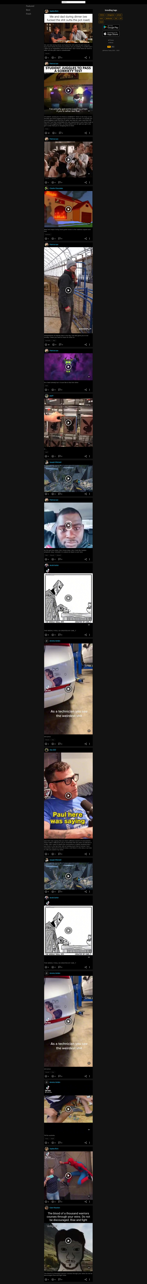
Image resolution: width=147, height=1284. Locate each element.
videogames (110, 15)
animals (119, 15)
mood (101, 22)
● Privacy (111, 40)
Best (28, 10)
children (102, 15)
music (101, 18)
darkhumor (109, 18)
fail (116, 18)
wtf (121, 18)
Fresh (28, 14)
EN (109, 46)
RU (113, 46)
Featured (30, 6)
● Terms (111, 42)
